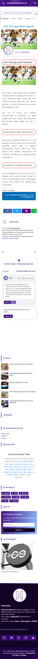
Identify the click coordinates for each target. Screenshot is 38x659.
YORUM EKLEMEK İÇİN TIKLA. (26, 271)
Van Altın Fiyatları (13, 475)
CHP (15, 493)
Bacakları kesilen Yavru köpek (19, 382)
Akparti (6, 493)
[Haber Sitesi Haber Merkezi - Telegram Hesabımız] (19, 637)
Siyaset (25, 497)
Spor (5, 501)
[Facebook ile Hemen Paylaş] (7, 211)
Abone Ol (19, 530)
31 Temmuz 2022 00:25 (27, 278)
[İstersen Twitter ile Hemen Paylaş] (17, 211)
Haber (12, 621)
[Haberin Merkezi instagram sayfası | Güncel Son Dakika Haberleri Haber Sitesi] (26, 637)
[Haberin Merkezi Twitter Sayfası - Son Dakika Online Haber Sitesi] (12, 637)
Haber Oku (5, 621)
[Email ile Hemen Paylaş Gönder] (26, 211)
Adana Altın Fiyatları (20, 461)
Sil (14, 302)
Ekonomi (24, 493)
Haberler (7, 497)
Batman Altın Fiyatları (21, 464)
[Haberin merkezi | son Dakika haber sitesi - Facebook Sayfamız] (4, 637)
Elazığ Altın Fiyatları (20, 467)
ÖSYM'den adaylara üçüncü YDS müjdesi (22, 392)
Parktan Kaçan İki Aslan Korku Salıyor (21, 364)
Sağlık (16, 497)
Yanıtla (7, 302)
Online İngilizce (25, 621)
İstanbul (15, 501)
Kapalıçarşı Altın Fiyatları (23, 469)
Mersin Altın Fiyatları (25, 472)
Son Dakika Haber (14, 236)
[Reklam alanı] (19, 13)
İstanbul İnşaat (13, 238)
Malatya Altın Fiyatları (11, 472)
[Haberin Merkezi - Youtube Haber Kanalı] (33, 637)
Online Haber (14, 222)
